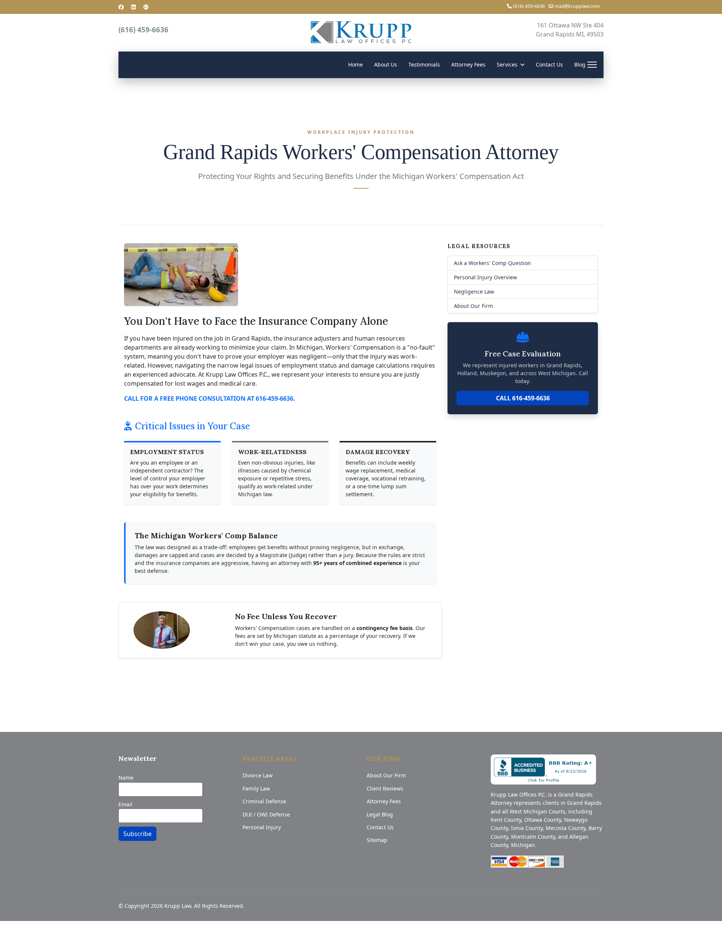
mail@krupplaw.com (577, 6)
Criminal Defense (264, 801)
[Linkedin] (133, 7)
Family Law (256, 788)
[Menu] (592, 64)
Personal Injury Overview (485, 277)
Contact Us (549, 64)
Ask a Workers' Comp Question (492, 263)
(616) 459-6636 (529, 6)
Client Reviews (385, 788)
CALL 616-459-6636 (523, 398)
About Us (385, 64)
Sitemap (377, 840)
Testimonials (424, 64)
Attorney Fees (468, 64)
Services (507, 64)
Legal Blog (380, 814)
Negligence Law (474, 291)
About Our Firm (473, 305)
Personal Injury (262, 827)
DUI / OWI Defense (266, 814)
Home (355, 64)
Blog (579, 64)
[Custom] (146, 7)
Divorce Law (258, 775)
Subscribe (137, 834)
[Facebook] (121, 7)
